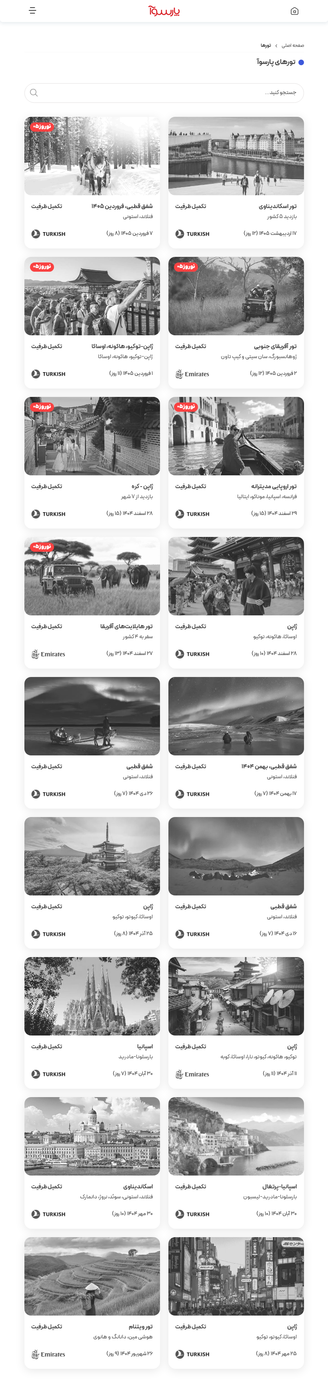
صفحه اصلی (293, 45)
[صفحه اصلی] (273, 11)
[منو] (54, 11)
